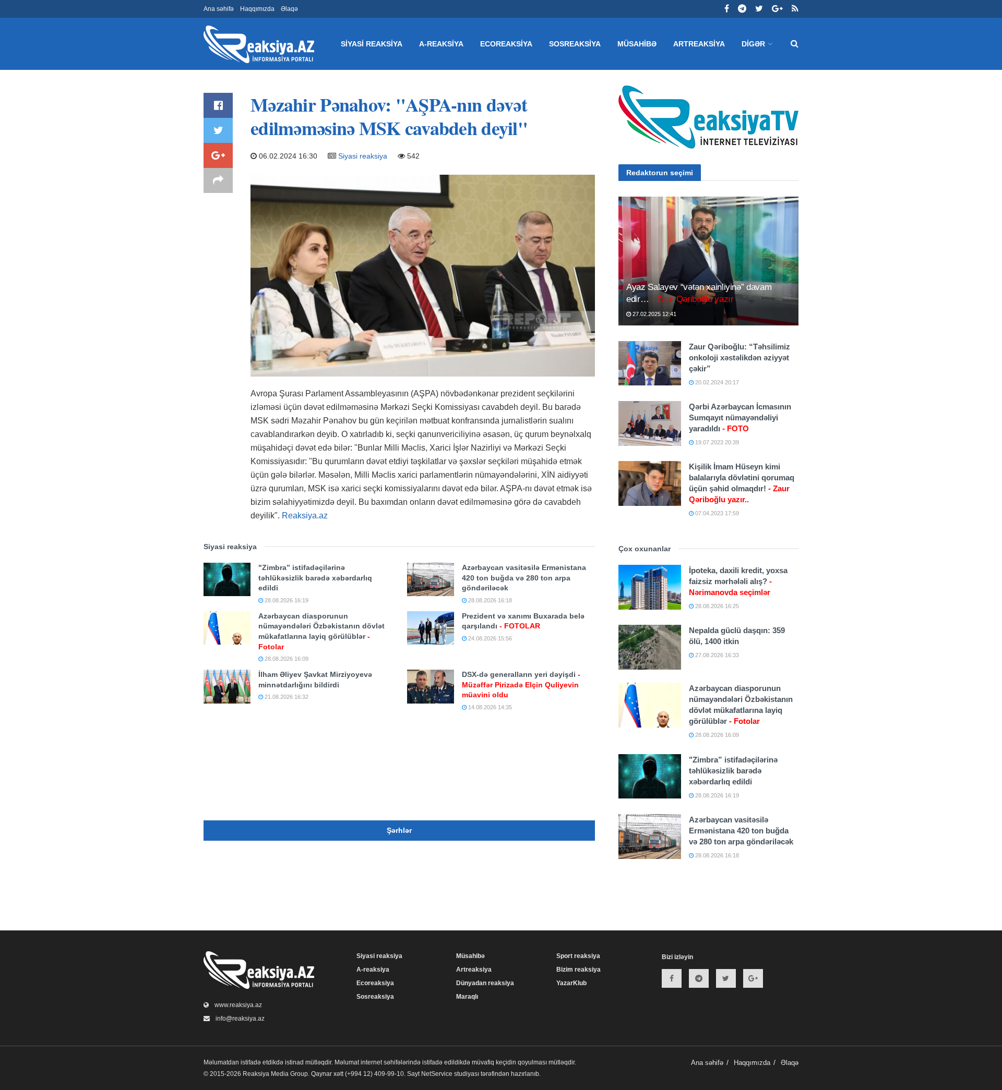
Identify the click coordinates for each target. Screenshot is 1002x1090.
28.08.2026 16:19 (285, 600)
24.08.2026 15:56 (489, 638)
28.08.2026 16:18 (489, 600)
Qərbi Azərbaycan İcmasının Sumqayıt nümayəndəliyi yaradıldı (740, 417)
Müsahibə (637, 44)
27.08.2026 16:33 (716, 655)
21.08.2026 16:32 (285, 697)
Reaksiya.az (305, 515)
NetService (436, 1073)
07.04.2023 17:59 (716, 513)
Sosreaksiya (575, 44)
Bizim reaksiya (578, 969)
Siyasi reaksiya (371, 44)
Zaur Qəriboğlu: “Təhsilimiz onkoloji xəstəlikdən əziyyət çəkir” (739, 357)
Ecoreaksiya (506, 44)
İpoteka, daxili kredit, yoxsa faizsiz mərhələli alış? (738, 581)
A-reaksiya (441, 44)
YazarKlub (571, 983)
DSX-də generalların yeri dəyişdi (521, 684)
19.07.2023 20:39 (716, 442)
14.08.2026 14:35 (489, 707)
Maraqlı (467, 996)
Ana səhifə (219, 9)
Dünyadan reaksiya (485, 983)
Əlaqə (289, 9)
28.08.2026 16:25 (716, 606)
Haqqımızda (257, 9)
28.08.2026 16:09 (285, 659)
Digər (753, 44)
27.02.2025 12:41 (653, 314)
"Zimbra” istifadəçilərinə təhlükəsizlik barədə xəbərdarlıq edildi (315, 577)
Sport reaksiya (578, 956)
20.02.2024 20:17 (716, 382)
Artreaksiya (699, 44)
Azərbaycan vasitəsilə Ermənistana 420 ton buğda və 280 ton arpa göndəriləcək (524, 577)
